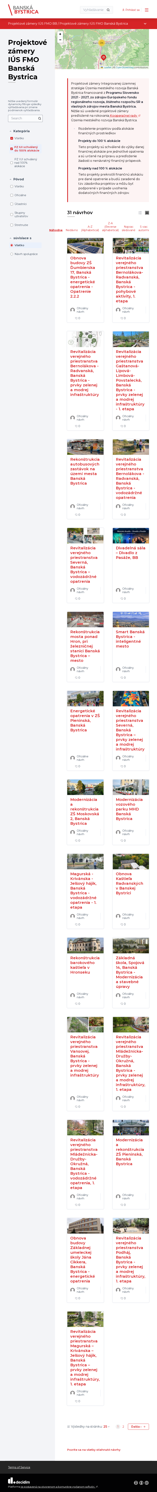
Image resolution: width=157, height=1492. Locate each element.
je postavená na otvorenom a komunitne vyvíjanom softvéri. (59, 1486)
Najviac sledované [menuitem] (128, 228)
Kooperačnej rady (125, 115)
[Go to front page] (33, 10)
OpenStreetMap (125, 67)
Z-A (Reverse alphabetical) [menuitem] (110, 227)
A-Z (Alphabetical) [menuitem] (90, 228)
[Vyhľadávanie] (108, 10)
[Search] (39, 118)
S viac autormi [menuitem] (143, 228)
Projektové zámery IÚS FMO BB (32, 23)
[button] (19, 131)
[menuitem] (25, 118)
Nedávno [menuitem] (72, 230)
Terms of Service (19, 1467)
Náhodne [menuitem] (56, 230)
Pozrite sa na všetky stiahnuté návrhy (93, 1450)
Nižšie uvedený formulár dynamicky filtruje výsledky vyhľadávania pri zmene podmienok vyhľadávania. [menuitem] (24, 106)
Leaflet (107, 67)
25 (105, 1426)
